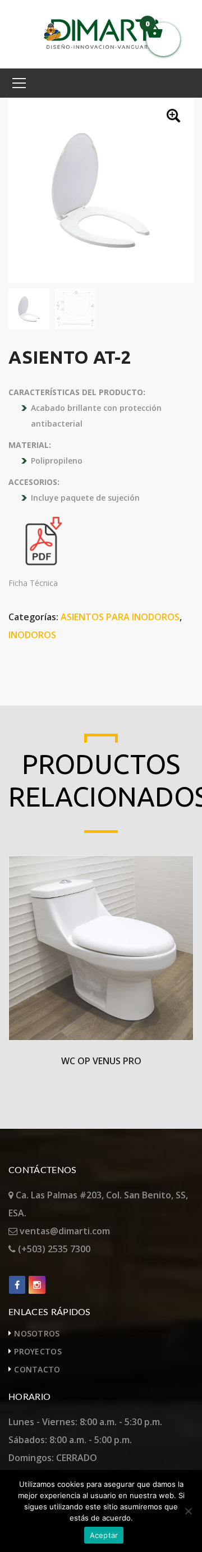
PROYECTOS (38, 1351)
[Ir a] (17, 1285)
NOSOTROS (36, 1333)
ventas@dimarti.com (63, 1231)
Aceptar (104, 1535)
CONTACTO (37, 1369)
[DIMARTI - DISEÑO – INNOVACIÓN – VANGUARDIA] (101, 33)
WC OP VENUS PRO (101, 1061)
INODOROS (32, 635)
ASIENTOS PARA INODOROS (120, 617)
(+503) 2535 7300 (53, 1249)
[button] (174, 117)
